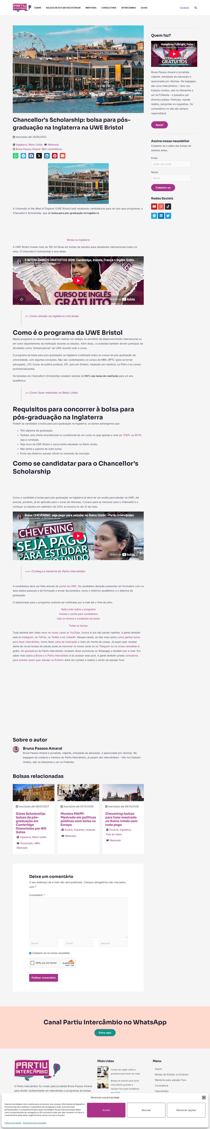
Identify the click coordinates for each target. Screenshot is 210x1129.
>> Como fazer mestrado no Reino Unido (51, 392)
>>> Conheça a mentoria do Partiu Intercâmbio (55, 571)
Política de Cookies (13, 1123)
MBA (37, 843)
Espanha (79, 829)
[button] (203, 1097)
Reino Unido (35, 144)
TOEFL (127, 435)
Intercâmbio (128, 7)
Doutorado (26, 843)
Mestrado (53, 144)
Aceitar (106, 1110)
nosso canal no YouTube (66, 632)
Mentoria (91, 7)
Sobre (37, 7)
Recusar (146, 1110)
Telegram (104, 646)
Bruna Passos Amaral (28, 149)
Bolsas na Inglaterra (78, 239)
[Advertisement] (78, 228)
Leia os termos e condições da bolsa (78, 618)
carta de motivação (66, 641)
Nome (154, 172)
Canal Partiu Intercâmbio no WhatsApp (105, 1022)
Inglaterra (21, 144)
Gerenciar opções (186, 1110)
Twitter (55, 637)
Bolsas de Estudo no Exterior (63, 7)
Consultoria (108, 7)
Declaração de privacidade (34, 1123)
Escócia (113, 829)
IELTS (138, 435)
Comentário (37, 895)
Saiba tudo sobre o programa (78, 609)
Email (154, 158)
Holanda (90, 829)
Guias (144, 7)
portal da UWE (67, 586)
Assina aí (86, 632)
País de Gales (114, 834)
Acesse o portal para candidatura (78, 613)
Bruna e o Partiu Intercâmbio (52, 655)
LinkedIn (71, 637)
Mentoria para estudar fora (170, 1080)
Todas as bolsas (78, 625)
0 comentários (53, 149)
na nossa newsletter (125, 646)
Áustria (69, 829)
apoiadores (31, 650)
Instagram (27, 637)
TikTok (42, 637)
